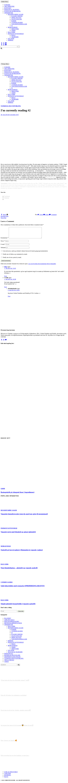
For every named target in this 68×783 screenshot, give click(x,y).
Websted (3, 247)
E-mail (3, 244)
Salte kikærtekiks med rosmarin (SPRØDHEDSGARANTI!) (23, 586)
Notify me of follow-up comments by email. (15, 254)
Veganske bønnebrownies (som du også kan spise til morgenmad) (24, 514)
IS (12, 25)
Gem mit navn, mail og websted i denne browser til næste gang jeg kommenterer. (25, 251)
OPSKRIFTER (8, 13)
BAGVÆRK (11, 32)
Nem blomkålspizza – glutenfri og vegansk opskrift (19, 568)
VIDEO (6, 661)
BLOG (6, 776)
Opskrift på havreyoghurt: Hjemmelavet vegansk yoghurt (22, 550)
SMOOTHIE (15, 29)
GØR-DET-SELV (9, 620)
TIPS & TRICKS (9, 660)
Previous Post (4, 216)
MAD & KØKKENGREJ (11, 621)
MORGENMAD (12, 27)
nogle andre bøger (51, 177)
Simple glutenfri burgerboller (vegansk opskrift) (18, 604)
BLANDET (7, 618)
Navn (3, 241)
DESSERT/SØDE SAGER (15, 14)
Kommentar (4, 238)
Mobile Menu (4, 1)
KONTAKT (7, 8)
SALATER (11, 38)
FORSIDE (7, 5)
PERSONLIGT (8, 653)
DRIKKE (10, 40)
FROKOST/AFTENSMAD (16, 33)
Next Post (3, 218)
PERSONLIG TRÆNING (11, 9)
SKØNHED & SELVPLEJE (12, 657)
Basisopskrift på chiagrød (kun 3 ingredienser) (17, 492)
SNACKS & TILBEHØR (15, 652)
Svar (5, 276)
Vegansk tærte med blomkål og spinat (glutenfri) (18, 532)
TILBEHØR (15, 37)
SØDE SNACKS (16, 17)
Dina (5, 267)
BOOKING (7, 775)
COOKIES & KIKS (17, 22)
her (45, 171)
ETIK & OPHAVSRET (11, 772)
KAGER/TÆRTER (16, 16)
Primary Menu (5, 64)
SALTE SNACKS (16, 19)
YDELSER (7, 773)
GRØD (13, 30)
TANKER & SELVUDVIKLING (11, 106)
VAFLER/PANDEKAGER (19, 24)
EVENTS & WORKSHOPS (12, 11)
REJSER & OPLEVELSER (12, 655)
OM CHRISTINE (9, 6)
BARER (13, 21)
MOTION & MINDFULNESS (13, 623)
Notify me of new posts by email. (12, 257)
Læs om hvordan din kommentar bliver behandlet (42, 263)
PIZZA (13, 35)
